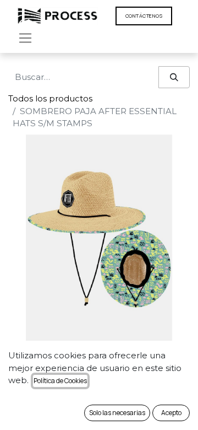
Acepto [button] (171, 412)
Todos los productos (50, 98)
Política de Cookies (60, 380)
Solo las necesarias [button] (117, 412)
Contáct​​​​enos (143, 15)
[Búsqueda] (174, 77)
